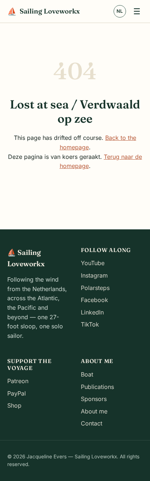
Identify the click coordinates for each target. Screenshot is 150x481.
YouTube (92, 263)
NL (120, 11)
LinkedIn (92, 312)
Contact (91, 423)
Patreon (17, 381)
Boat (87, 374)
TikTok (90, 324)
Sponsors (94, 398)
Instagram (94, 275)
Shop (14, 405)
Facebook (94, 300)
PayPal (16, 393)
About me (94, 411)
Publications (97, 386)
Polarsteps (95, 287)
